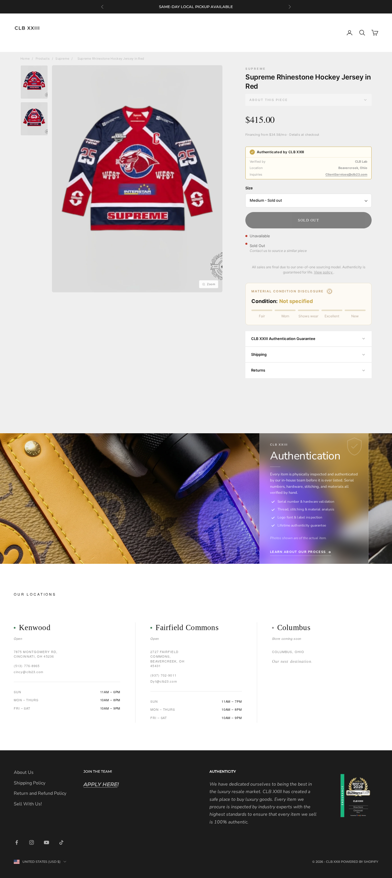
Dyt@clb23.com (163, 681)
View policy (323, 272)
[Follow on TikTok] (61, 842)
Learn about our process (298, 552)
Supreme (62, 59)
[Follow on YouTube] (46, 842)
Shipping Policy (29, 783)
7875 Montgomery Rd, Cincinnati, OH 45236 (35, 654)
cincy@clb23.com (29, 671)
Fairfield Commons (187, 627)
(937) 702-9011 (163, 675)
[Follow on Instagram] (31, 842)
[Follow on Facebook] (17, 842)
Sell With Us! (28, 804)
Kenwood (35, 627)
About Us (24, 772)
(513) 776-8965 (27, 665)
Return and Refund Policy (40, 793)
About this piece (268, 100)
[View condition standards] (329, 291)
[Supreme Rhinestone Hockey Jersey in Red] (34, 82)
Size (249, 188)
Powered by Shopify (359, 862)
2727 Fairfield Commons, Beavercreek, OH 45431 (167, 658)
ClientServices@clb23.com (346, 174)
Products (43, 59)
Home (25, 59)
